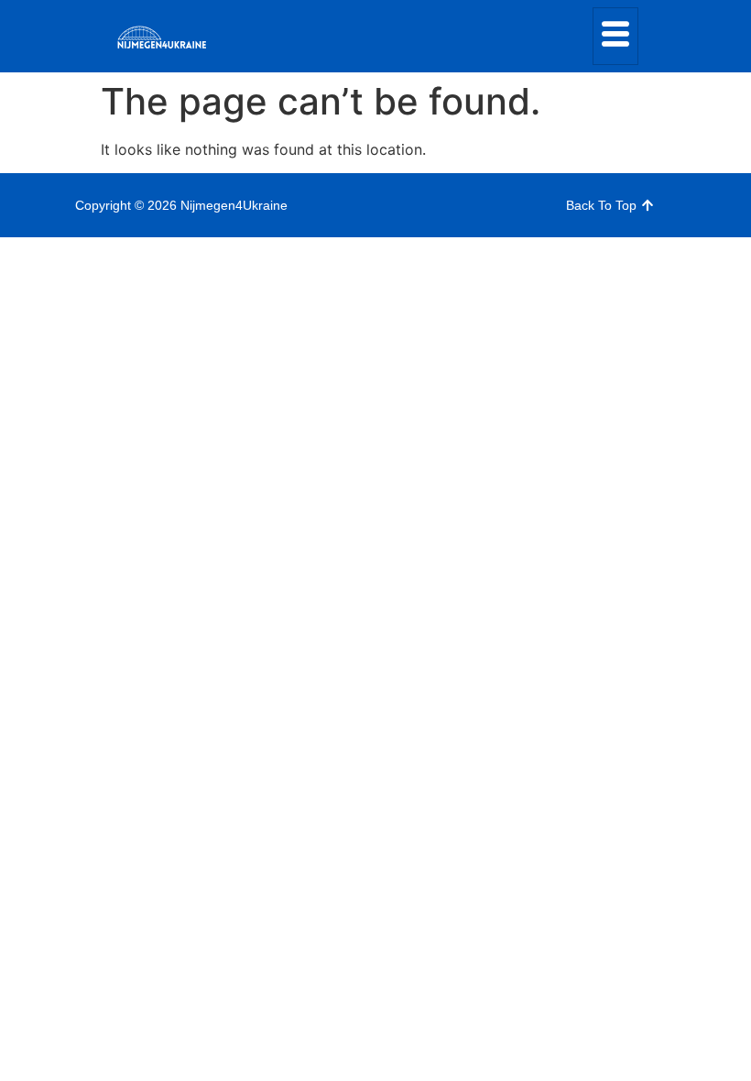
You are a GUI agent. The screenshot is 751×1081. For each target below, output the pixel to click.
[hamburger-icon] (615, 36)
